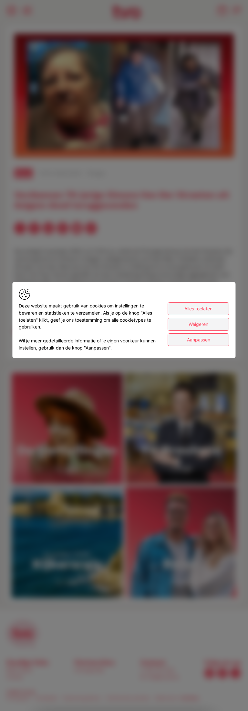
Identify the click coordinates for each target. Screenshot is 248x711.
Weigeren (198, 324)
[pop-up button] (213, 147)
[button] (125, 97)
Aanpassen (198, 339)
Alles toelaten (198, 308)
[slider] (124, 136)
